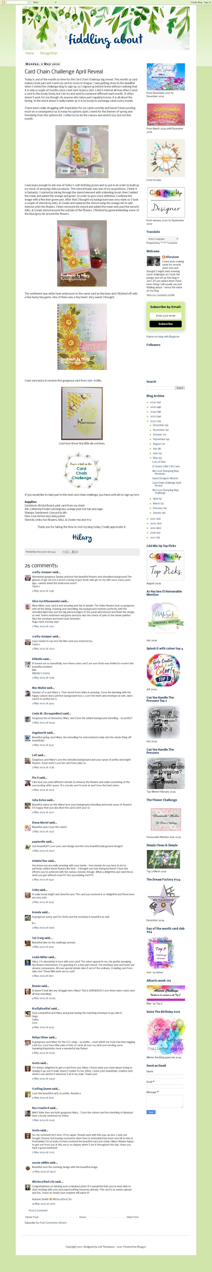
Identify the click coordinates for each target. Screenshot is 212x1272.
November (159, 430)
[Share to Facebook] (73, 552)
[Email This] (64, 552)
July (155, 448)
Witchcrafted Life (43, 1182)
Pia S (35, 778)
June (156, 453)
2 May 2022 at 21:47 (43, 831)
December (159, 425)
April (156, 499)
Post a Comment (38, 1210)
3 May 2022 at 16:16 (43, 947)
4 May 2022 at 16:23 (43, 1027)
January (157, 513)
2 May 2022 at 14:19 (43, 703)
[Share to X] (70, 552)
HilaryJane (172, 257)
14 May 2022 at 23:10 (43, 1204)
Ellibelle (37, 659)
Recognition (48, 53)
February (158, 508)
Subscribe (166, 323)
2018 (153, 533)
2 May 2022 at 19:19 (43, 790)
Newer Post (32, 1217)
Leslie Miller (40, 957)
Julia (89, 380)
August (157, 444)
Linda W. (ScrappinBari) (47, 713)
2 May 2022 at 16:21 (43, 745)
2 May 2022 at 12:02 (43, 649)
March (156, 503)
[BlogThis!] (67, 552)
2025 (153, 407)
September (159, 439)
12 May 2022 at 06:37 (44, 1171)
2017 (153, 537)
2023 (153, 416)
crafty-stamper (42, 572)
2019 (153, 528)
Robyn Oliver (40, 1037)
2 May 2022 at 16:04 (43, 722)
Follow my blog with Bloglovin (163, 336)
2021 (153, 519)
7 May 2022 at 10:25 (43, 1120)
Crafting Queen (41, 1089)
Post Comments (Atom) (53, 1223)
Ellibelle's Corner (41, 673)
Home (30, 53)
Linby (35, 890)
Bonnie (36, 986)
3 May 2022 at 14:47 (43, 879)
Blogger (141, 1247)
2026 (153, 402)
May (156, 458)
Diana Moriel (40, 823)
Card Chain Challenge (88, 79)
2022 (153, 421)
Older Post (132, 1217)
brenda (36, 912)
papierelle (38, 842)
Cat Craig (38, 938)
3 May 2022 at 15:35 (43, 902)
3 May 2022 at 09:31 (43, 851)
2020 (153, 523)
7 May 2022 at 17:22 (43, 1152)
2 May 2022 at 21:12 (43, 812)
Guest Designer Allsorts (165, 478)
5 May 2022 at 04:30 (43, 1078)
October (158, 434)
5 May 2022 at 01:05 (43, 1053)
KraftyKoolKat (41, 1008)
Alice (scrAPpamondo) (46, 601)
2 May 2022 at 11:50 (43, 626)
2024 (153, 412)
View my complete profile (161, 295)
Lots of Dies (159, 462)
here (136, 495)
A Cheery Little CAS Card (166, 466)
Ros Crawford (40, 1108)
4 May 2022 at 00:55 (43, 998)
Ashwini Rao (39, 861)
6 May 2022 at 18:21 (43, 1097)
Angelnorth (39, 733)
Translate (172, 243)
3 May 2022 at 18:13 (42, 976)
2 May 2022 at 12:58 (43, 678)
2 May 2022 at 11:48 (43, 591)
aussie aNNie (40, 1163)
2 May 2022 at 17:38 (43, 767)
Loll (34, 755)
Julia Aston (39, 800)
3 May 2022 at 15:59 (43, 927)
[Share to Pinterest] (76, 552)
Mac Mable (39, 688)
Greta (76, 83)
